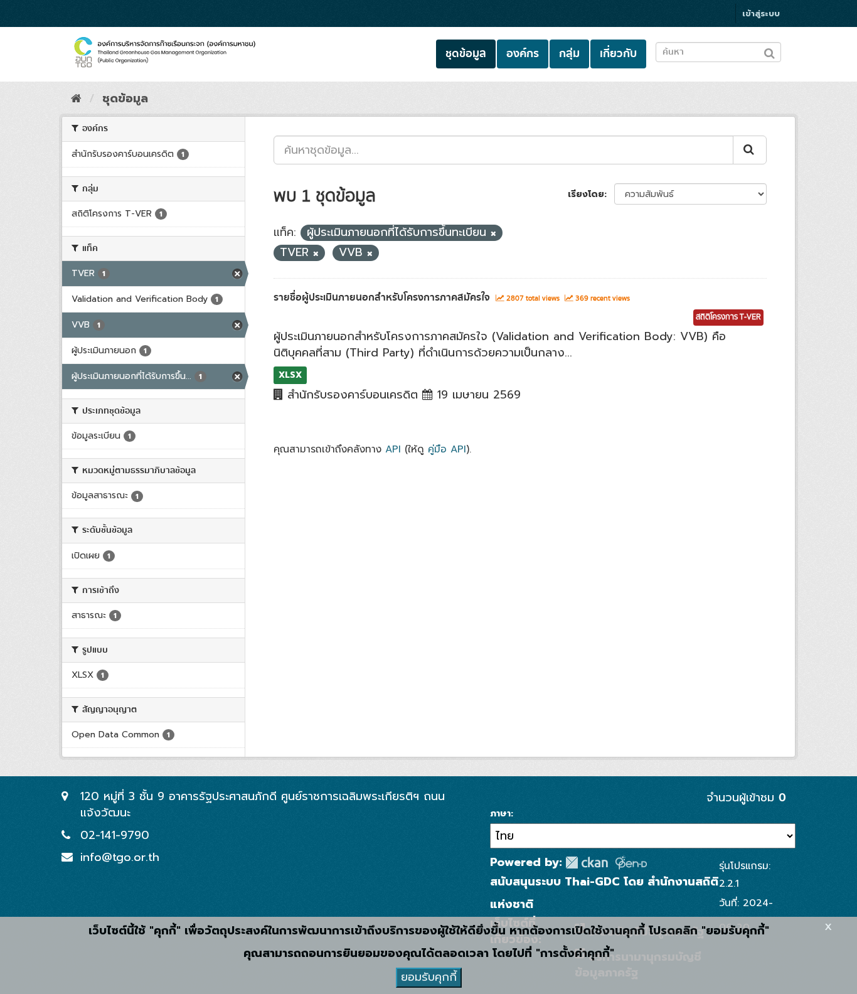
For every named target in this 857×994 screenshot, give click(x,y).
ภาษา (500, 814)
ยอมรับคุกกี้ (429, 977)
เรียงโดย (586, 194)
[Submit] (750, 150)
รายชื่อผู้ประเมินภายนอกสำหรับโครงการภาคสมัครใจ (382, 297)
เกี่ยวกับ (618, 54)
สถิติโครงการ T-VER (728, 317)
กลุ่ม (569, 54)
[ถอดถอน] (493, 233)
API (393, 449)
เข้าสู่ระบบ (761, 13)
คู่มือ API (447, 449)
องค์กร (522, 54)
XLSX (290, 375)
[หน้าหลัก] (76, 98)
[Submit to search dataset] (769, 51)
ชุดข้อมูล (465, 54)
